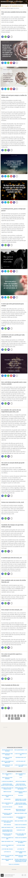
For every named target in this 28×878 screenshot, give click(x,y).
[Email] (11, 37)
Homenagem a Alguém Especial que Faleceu (20, 800)
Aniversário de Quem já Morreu (21, 792)
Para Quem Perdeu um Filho (7, 804)
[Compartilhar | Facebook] (2, 37)
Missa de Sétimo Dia (21, 827)
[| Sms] (8, 37)
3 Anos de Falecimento (7, 817)
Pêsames (21, 806)
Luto (21, 777)
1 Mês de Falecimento (20, 781)
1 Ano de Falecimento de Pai (7, 846)
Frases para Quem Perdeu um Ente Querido (7, 785)
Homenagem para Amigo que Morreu (21, 788)
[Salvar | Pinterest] (11, 63)
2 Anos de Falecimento (7, 781)
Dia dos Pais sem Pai (7, 806)
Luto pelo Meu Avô (20, 761)
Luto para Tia (7, 851)
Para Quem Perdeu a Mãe (7, 774)
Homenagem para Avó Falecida (7, 766)
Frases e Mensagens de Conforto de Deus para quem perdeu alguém (21, 860)
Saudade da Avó (21, 830)
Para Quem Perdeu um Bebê (7, 796)
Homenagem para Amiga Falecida (21, 856)
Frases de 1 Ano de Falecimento (7, 814)
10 (12, 718)
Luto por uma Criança (7, 849)
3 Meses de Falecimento (21, 837)
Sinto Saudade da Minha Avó (10, 685)
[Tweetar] (5, 63)
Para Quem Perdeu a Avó (21, 749)
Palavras (20, 795)
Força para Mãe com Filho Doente (20, 834)
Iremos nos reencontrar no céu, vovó (12, 502)
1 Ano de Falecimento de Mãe (7, 838)
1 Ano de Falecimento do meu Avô (21, 766)
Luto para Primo (21, 845)
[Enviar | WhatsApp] (5, 37)
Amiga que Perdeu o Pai (7, 841)
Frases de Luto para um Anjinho (7, 856)
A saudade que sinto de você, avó (11, 557)
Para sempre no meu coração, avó (11, 609)
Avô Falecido (7, 809)
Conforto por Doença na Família (20, 842)
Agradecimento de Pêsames (20, 818)
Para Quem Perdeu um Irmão (7, 860)
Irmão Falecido (7, 791)
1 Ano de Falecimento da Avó (21, 754)
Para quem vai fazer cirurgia (7, 778)
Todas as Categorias (14, 864)
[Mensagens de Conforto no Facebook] (22, 875)
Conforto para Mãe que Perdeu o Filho (7, 788)
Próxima (17, 718)
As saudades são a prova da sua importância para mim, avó (11, 411)
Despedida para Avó (21, 757)
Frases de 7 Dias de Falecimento (7, 834)
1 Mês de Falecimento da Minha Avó (7, 762)
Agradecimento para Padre (20, 852)
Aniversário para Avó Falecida (7, 750)
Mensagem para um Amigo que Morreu (21, 810)
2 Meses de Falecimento (21, 824)
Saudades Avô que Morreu (7, 758)
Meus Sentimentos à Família (21, 774)
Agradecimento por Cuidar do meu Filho (7, 831)
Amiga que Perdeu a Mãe (21, 820)
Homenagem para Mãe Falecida (7, 754)
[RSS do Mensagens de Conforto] (25, 875)
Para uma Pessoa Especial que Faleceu (20, 785)
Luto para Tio (20, 849)
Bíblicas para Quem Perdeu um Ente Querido (21, 804)
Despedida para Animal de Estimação (7, 821)
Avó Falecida (7, 799)
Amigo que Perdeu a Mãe (21, 813)
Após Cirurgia (7, 824)
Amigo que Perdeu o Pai (7, 827)
